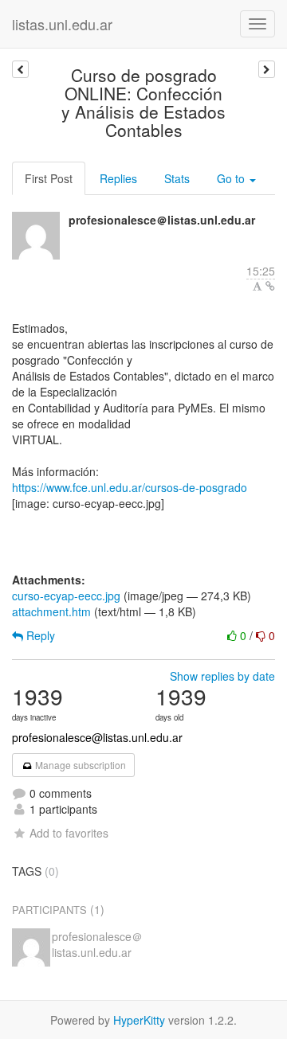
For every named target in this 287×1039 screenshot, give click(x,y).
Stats (177, 178)
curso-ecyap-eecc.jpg (66, 595)
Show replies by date (222, 676)
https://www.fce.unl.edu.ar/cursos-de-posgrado (129, 487)
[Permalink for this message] (270, 286)
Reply (39, 635)
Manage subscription (79, 764)
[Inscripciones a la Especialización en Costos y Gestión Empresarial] (266, 69)
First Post (49, 178)
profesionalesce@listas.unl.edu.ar (97, 737)
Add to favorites (68, 833)
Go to (232, 178)
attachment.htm (51, 611)
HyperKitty (139, 1020)
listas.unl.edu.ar (62, 24)
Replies (118, 178)
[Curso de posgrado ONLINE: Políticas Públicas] (20, 69)
